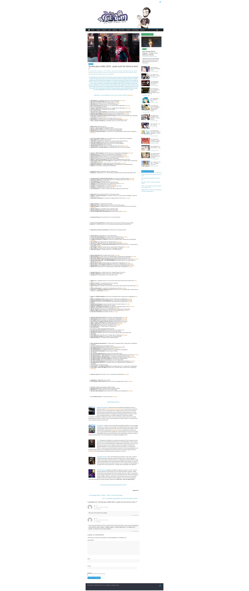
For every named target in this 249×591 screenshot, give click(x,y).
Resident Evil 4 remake (132, 72)
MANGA (98, 30)
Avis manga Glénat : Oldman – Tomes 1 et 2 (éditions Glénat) (150, 53)
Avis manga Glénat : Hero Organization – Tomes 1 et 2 (154, 83)
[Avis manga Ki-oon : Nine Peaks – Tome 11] (145, 74)
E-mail (89, 566)
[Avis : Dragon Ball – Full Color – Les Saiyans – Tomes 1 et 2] (145, 161)
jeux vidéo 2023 (100, 72)
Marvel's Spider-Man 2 (113, 72)
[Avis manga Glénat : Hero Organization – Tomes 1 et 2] (145, 81)
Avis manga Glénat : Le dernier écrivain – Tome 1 (155, 147)
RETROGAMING (135, 30)
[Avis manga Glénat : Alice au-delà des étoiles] (145, 97)
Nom (89, 558)
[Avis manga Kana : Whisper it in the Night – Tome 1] (145, 67)
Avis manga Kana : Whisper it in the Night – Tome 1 (155, 69)
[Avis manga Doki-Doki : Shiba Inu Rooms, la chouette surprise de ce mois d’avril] (145, 153)
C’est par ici (129, 95)
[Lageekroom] (124, 7)
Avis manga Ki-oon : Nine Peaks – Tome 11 (155, 75)
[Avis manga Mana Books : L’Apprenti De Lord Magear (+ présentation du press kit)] (145, 88)
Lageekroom (100, 71)
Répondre (136, 515)
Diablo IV (135, 71)
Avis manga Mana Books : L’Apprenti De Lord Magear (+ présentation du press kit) (155, 91)
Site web (89, 573)
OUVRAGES (104, 30)
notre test (133, 357)
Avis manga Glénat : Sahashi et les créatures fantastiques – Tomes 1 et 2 (155, 132)
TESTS (92, 30)
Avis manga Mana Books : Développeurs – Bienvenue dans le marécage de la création (155, 108)
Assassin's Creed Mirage (117, 71)
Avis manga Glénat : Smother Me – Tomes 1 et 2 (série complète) (155, 140)
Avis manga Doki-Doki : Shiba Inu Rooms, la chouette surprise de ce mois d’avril (155, 155)
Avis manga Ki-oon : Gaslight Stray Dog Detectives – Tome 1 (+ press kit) (155, 117)
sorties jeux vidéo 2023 (93, 74)
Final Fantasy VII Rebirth (93, 72)
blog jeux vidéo (130, 71)
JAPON (109, 30)
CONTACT (142, 30)
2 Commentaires (108, 71)
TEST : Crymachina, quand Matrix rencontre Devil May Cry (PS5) (120, 498)
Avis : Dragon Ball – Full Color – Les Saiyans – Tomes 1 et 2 (155, 163)
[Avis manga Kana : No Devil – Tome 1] (145, 123)
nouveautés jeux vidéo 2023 (123, 72)
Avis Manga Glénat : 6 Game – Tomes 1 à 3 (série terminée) (105, 495)
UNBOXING (114, 30)
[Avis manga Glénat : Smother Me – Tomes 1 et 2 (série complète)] (145, 138)
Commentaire (91, 540)
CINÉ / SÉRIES (122, 30)
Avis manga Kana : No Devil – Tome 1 (155, 124)
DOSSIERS (128, 30)
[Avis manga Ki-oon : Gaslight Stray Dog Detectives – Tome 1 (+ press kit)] (145, 114)
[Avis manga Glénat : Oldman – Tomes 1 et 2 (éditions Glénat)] (151, 37)
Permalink (98, 509)
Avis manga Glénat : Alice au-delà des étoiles (154, 100)
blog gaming (125, 71)
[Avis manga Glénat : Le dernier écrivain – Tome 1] (145, 145)
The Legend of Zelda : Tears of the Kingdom (106, 74)
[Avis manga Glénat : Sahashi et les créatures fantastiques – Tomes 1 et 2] (145, 130)
